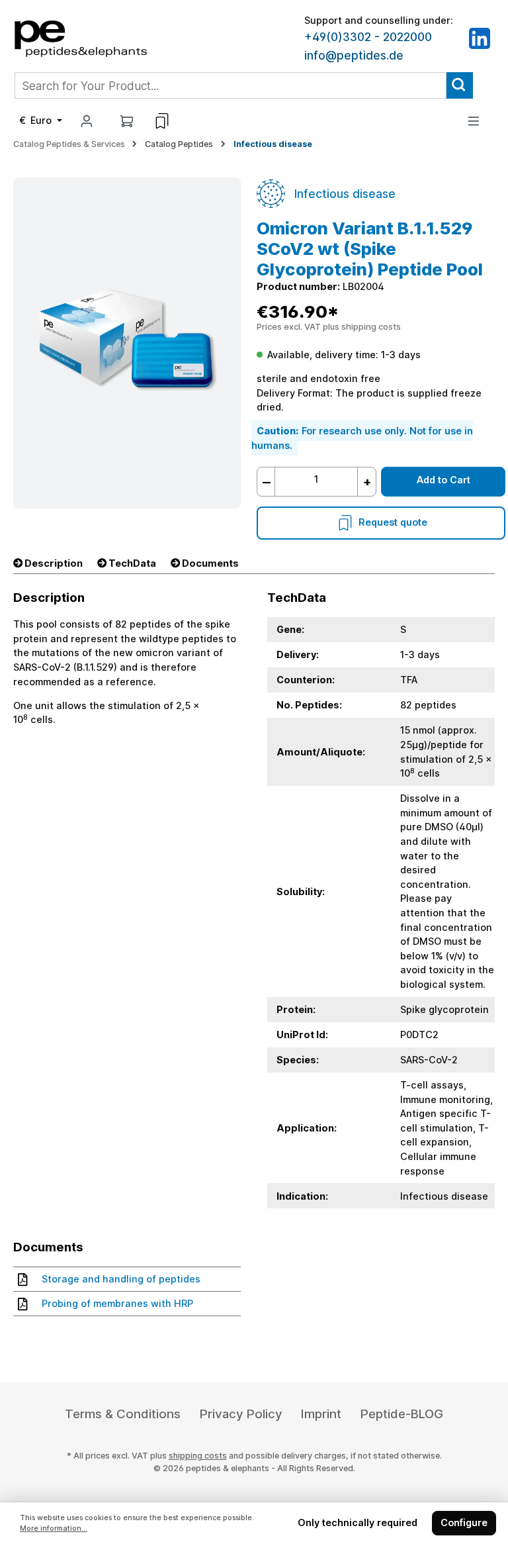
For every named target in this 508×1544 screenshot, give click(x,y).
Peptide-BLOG (401, 1414)
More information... (53, 1528)
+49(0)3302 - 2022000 (368, 37)
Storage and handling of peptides (121, 1278)
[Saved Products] (162, 121)
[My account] (86, 121)
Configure (464, 1522)
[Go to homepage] (81, 37)
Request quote (393, 522)
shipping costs (198, 1456)
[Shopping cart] (127, 121)
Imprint (321, 1414)
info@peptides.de (353, 55)
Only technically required (357, 1522)
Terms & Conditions (123, 1414)
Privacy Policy (241, 1414)
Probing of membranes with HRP (117, 1303)
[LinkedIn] (479, 37)
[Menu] (473, 121)
